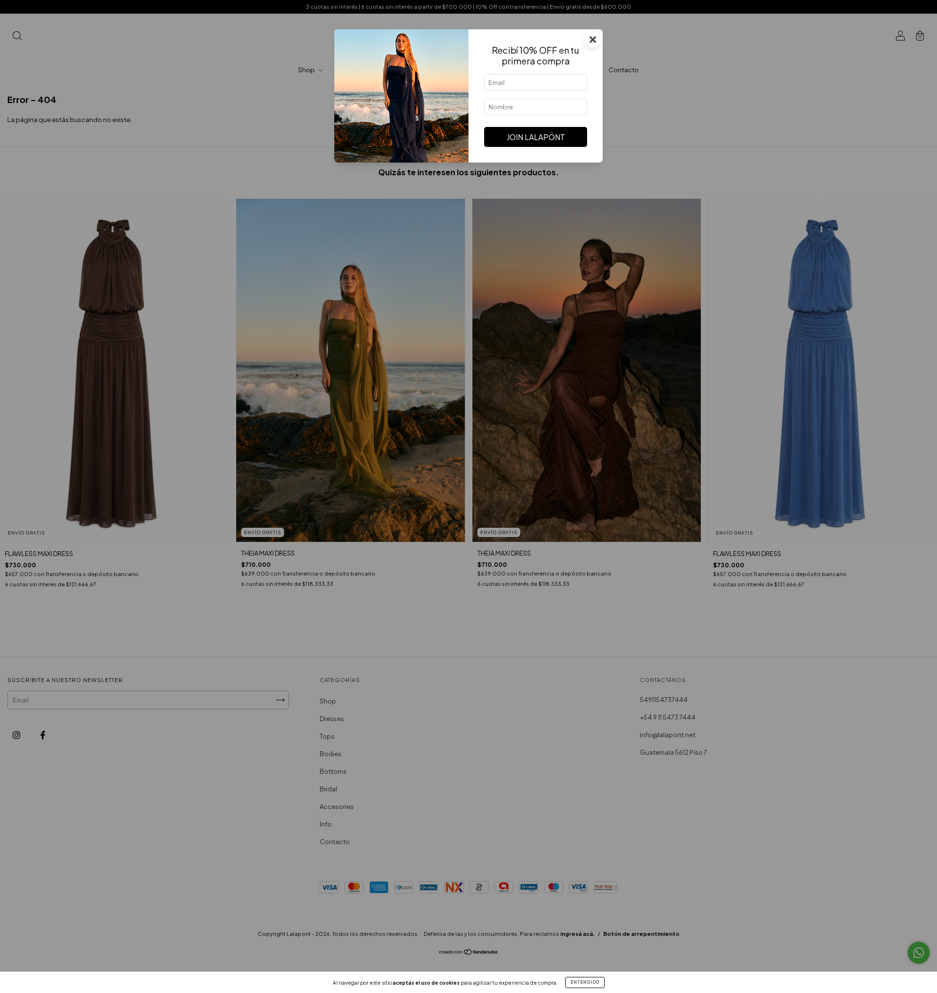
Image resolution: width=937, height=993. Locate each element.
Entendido (584, 982)
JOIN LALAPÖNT (536, 137)
